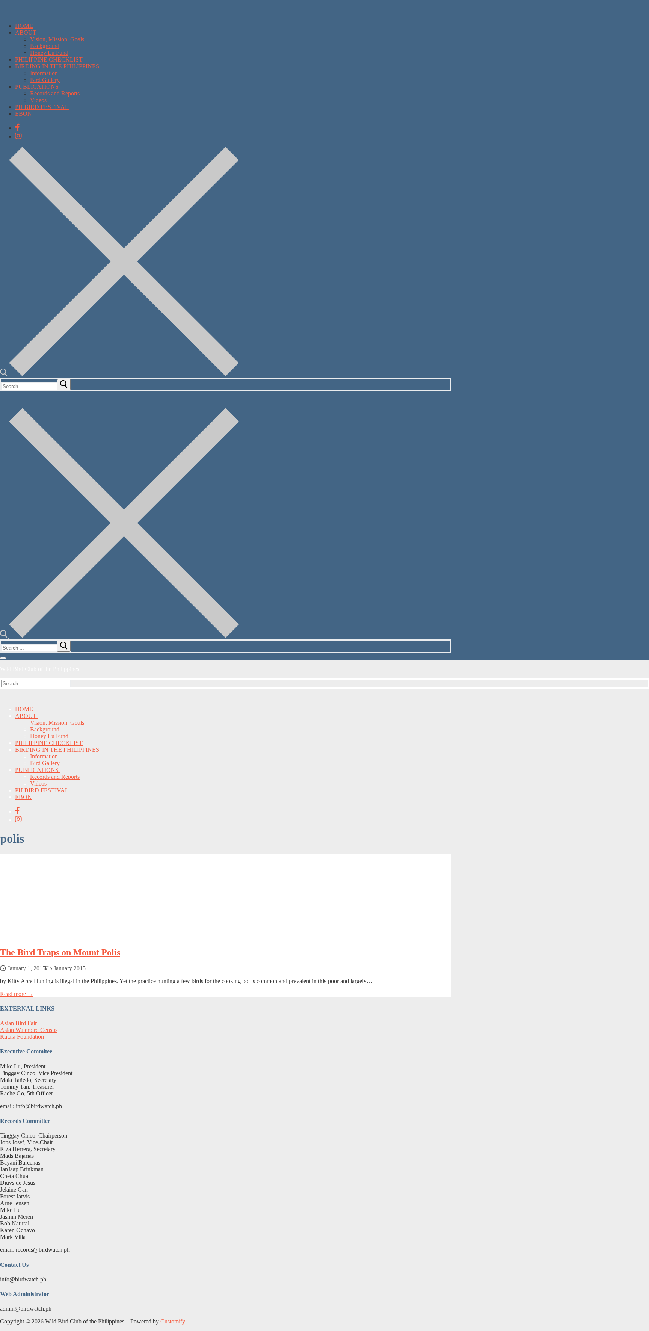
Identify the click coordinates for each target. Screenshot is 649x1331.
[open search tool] (119, 374)
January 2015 (69, 968)
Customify (172, 1321)
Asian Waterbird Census (28, 1030)
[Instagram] (18, 136)
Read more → (16, 994)
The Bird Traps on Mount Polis (60, 952)
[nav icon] (3, 658)
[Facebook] (17, 127)
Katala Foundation (22, 1036)
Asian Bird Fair (18, 1023)
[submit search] (64, 384)
